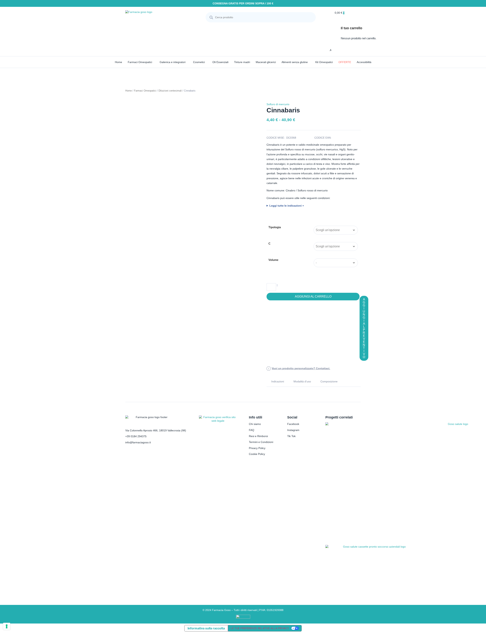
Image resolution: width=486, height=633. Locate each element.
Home (118, 62)
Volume (273, 259)
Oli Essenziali (220, 62)
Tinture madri (242, 62)
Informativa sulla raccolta (206, 628)
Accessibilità (364, 62)
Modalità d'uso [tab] (302, 381)
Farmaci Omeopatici (140, 62)
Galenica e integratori (172, 62)
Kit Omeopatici (324, 62)
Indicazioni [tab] (277, 381)
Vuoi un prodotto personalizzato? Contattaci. (301, 368)
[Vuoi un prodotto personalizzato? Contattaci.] (269, 368)
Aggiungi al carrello (313, 296)
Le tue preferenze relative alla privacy (260, 628)
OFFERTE (344, 62)
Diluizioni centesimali (170, 90)
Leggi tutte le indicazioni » (286, 205)
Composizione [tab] (329, 381)
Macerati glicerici (266, 62)
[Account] (327, 50)
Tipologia (274, 227)
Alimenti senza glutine (295, 62)
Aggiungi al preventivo (364, 328)
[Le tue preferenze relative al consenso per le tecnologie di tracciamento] (6, 626)
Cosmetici (199, 62)
